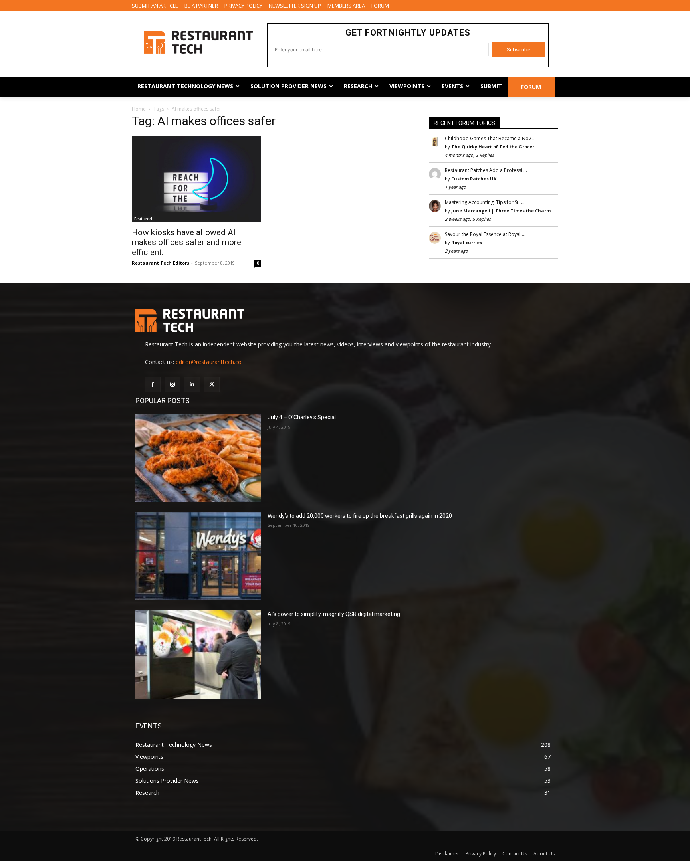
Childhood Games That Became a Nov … (490, 138)
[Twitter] (212, 384)
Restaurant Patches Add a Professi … (486, 170)
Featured (143, 219)
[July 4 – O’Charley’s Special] (198, 458)
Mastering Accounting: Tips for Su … (485, 202)
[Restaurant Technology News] (198, 42)
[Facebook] (153, 384)
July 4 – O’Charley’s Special (302, 417)
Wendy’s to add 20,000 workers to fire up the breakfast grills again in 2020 (360, 516)
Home (139, 108)
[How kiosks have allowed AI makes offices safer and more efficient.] (196, 179)
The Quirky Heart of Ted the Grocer (492, 147)
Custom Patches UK (473, 179)
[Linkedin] (192, 384)
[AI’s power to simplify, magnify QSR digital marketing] (198, 654)
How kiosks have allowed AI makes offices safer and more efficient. (186, 242)
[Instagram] (172, 384)
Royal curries (466, 242)
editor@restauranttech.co (209, 362)
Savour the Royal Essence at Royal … (485, 234)
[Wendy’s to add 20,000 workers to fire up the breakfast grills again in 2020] (198, 556)
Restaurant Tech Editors (160, 263)
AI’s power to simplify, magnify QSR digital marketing (334, 614)
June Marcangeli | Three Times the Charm (501, 211)
